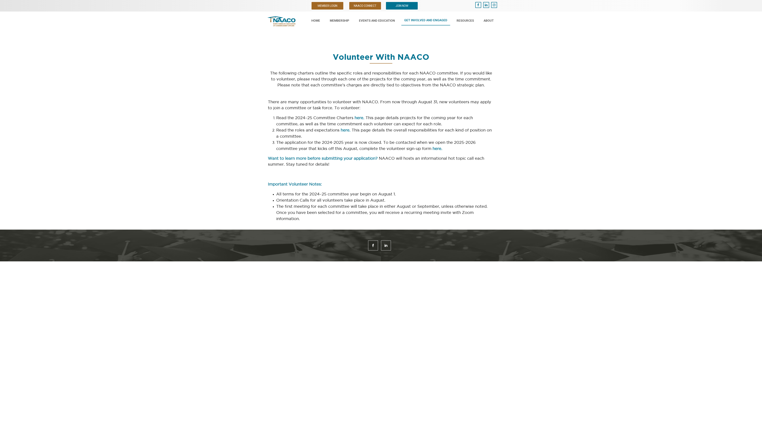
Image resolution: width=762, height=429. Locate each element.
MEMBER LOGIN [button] (327, 5)
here (359, 118)
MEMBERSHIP (339, 20)
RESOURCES (465, 20)
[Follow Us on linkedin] (386, 245)
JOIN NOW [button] (401, 5)
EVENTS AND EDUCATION (377, 20)
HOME (315, 20)
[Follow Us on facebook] (373, 245)
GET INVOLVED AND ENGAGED (425, 20)
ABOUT (489, 20)
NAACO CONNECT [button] (365, 5)
